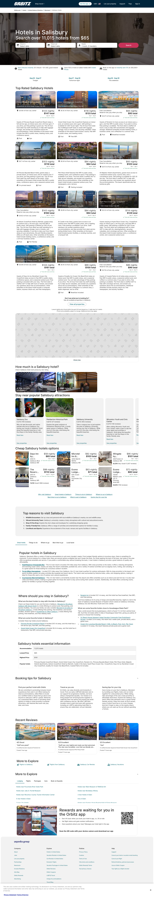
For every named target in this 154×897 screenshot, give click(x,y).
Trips (130, 4)
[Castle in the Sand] (77, 217)
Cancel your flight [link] (117, 858)
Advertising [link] (17, 879)
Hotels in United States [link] (53, 852)
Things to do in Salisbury (83, 494)
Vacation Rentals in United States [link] (56, 855)
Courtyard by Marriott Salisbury (33, 578)
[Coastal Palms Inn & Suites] (118, 270)
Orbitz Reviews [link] (51, 868)
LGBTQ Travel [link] (51, 875)
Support (122, 4)
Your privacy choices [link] (85, 868)
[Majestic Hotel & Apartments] (118, 166)
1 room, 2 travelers (89, 46)
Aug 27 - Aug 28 (74, 78)
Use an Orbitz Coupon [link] (118, 865)
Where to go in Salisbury (104, 494)
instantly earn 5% (122, 67)
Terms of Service (22, 895)
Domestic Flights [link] (51, 862)
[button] (77, 678)
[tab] (21, 542)
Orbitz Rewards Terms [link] (85, 865)
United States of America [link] (35, 10)
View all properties (77, 304)
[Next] (138, 421)
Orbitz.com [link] (17, 10)
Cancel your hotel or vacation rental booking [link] (125, 855)
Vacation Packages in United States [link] (57, 865)
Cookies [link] (81, 855)
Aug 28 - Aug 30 (113, 78)
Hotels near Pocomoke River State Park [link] (29, 787)
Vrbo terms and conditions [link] (86, 862)
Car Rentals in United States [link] (55, 858)
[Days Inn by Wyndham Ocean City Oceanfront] (35, 270)
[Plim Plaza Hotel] (77, 166)
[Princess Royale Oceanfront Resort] (35, 116)
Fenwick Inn (84, 595)
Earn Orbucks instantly (25, 67)
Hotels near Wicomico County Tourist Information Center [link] (35, 795)
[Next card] (137, 79)
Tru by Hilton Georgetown (31, 571)
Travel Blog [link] (50, 882)
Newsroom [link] (17, 865)
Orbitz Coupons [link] (51, 872)
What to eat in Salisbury (78, 497)
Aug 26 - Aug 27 (35, 78)
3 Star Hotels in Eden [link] (85, 795)
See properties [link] (22, 443)
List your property (110, 4)
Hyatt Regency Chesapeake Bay (33, 565)
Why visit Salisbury (44, 494)
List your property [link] (19, 858)
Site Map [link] (16, 872)
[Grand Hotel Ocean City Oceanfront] (77, 116)
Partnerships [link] (17, 862)
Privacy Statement (10, 895)
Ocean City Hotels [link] (22, 803)
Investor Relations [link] (19, 868)
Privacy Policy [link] (83, 852)
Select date (24, 46)
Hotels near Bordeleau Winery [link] (88, 791)
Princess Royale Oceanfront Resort (33, 623)
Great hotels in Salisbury (63, 494)
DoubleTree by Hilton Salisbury (47, 611)
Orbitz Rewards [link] (18, 875)
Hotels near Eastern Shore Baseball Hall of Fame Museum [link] (97, 803)
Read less (20, 435)
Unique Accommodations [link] (54, 879)
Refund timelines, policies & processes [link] (123, 862)
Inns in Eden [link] (82, 799)
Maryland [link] (47, 10)
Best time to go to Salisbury (57, 497)
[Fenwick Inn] (118, 116)
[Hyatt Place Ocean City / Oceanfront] (118, 217)
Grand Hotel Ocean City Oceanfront (33, 628)
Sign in (137, 4)
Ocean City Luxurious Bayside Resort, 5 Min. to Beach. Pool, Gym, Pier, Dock (106, 624)
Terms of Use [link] (83, 858)
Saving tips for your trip (99, 497)
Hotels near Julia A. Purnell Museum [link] (28, 791)
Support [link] (114, 852)
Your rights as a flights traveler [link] (120, 868)
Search (128, 45)
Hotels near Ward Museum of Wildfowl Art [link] (92, 787)
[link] (32, 765)
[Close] (150, 890)
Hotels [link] (24, 10)
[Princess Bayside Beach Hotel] (35, 166)
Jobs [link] (15, 855)
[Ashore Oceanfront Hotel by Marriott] (35, 217)
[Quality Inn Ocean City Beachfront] (77, 270)
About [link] (16, 852)
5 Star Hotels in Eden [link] (23, 799)
